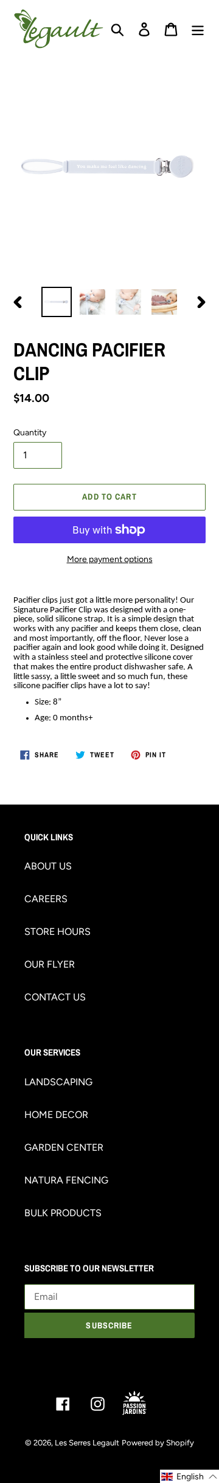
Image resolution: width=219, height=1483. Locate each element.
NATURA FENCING (66, 1180)
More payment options (110, 559)
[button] (189, 1476)
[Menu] (197, 28)
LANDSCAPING (58, 1082)
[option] (56, 302)
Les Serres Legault (87, 1442)
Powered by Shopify (158, 1442)
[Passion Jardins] (144, 1403)
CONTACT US (55, 997)
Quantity (29, 432)
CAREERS (46, 899)
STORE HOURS (57, 931)
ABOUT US (48, 866)
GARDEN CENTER (63, 1147)
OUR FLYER (49, 964)
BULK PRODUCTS (63, 1213)
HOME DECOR (56, 1114)
